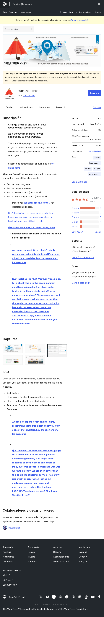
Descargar (95, 93)
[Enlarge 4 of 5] (41, 359)
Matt (6, 575)
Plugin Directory (10, 12)
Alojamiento (8, 556)
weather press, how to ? (37, 202)
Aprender (57, 547)
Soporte (97, 107)
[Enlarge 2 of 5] (19, 359)
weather (88, 168)
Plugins (31, 556)
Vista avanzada (79, 182)
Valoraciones (26, 107)
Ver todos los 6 (95, 151)
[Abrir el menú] (99, 4)
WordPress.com (12, 570)
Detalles (10, 107)
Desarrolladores (61, 556)
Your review (77, 232)
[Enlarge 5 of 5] (63, 347)
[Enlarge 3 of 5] (41, 347)
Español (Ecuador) (18, 597)
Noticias (7, 552)
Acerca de (8, 547)
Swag (83, 561)
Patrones (32, 561)
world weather (94, 174)
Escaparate (33, 547)
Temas (31, 552)
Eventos (83, 552)
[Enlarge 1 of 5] (19, 347)
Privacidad (8, 561)
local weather (94, 163)
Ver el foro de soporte (83, 257)
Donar (83, 556)
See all (98, 232)
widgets (97, 168)
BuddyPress (10, 584)
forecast (96, 158)
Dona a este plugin (81, 282)
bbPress (8, 580)
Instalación (44, 107)
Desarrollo (61, 107)
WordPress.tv (61, 561)
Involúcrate (84, 547)
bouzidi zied (29, 95)
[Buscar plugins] (31, 29)
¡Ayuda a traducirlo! (79, 20)
